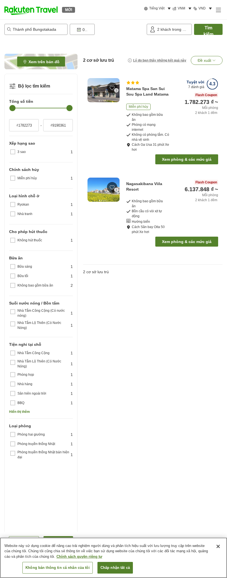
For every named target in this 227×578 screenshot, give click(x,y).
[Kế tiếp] (116, 90)
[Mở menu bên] (218, 9)
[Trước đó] (91, 90)
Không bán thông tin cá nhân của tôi (57, 568)
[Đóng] (218, 546)
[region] (113, 558)
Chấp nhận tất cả (115, 568)
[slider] (12, 108)
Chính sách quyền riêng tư (79, 556)
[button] (31, 9)
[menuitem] (158, 8)
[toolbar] (107, 29)
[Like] (112, 88)
